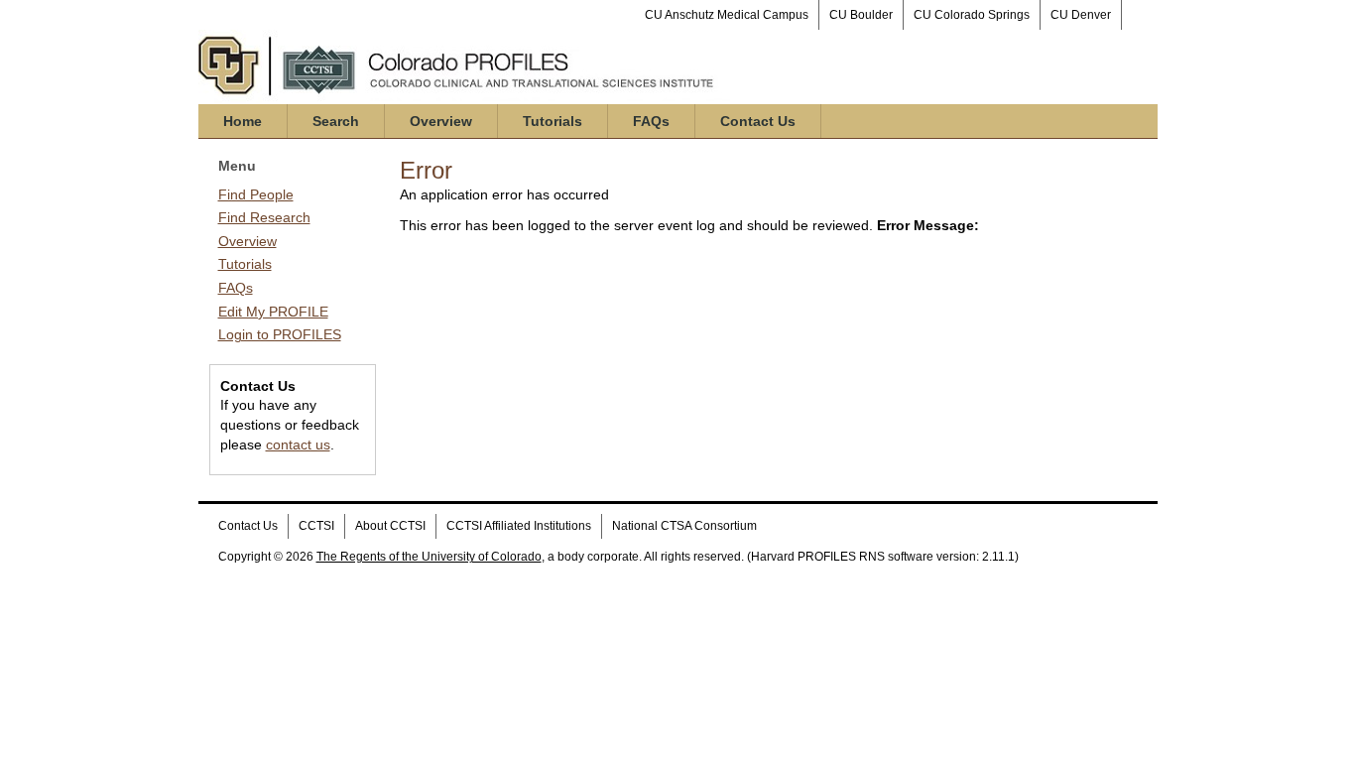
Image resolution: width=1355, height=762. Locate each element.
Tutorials (552, 121)
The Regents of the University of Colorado (429, 557)
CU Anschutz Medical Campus (726, 15)
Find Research (264, 217)
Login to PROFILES (279, 334)
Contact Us (758, 121)
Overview (441, 121)
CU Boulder (861, 15)
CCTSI (316, 526)
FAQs (651, 121)
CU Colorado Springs (972, 15)
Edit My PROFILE (273, 311)
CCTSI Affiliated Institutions (518, 526)
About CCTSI (390, 526)
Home (242, 121)
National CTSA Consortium (684, 526)
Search (335, 121)
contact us (298, 444)
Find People (256, 194)
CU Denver (1080, 15)
